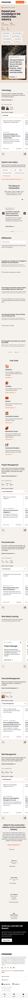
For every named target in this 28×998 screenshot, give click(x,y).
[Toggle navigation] (25, 2)
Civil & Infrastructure (7, 175)
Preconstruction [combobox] (6, 569)
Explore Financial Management (9, 688)
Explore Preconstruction (8, 553)
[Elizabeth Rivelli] (7, 772)
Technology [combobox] (5, 115)
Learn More (8, 377)
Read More (12, 77)
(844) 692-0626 (9, 970)
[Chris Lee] (3, 561)
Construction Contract (7, 172)
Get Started (8, 422)
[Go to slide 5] (19, 231)
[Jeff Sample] (11, 108)
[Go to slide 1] (6, 231)
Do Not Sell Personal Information (6, 988)
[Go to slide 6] (22, 231)
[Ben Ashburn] (11, 561)
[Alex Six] (7, 484)
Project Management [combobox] (7, 491)
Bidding (20, 170)
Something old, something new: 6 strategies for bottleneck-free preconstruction (14, 261)
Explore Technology (6, 100)
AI (11, 170)
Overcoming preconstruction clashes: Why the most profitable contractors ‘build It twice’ (14, 288)
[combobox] (14, 242)
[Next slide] (25, 213)
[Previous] (3, 154)
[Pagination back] (22, 352)
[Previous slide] (3, 213)
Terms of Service (9, 987)
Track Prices (8, 439)
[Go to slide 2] (9, 231)
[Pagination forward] (25, 352)
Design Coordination (7, 41)
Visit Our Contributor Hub (13, 844)
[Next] (24, 154)
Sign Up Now (6, 940)
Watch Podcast (9, 226)
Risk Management (6, 33)
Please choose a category (7, 112)
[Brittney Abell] (7, 696)
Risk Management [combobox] (6, 779)
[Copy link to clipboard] (20, 642)
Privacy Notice (4, 987)
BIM (15, 170)
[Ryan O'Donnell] (11, 696)
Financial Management (7, 38)
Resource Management (17, 33)
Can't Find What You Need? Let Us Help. (11, 179)
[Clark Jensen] (11, 772)
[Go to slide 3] (12, 231)
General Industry (18, 38)
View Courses (7, 660)
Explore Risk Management (8, 764)
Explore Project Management (9, 476)
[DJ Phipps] (3, 108)
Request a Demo (20, 2)
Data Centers (5, 170)
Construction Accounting (20, 172)
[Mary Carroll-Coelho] (7, 561)
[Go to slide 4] (15, 231)
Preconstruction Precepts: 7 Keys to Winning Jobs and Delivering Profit (13, 315)
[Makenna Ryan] (11, 484)
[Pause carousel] (22, 199)
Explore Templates (10, 392)
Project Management (16, 36)
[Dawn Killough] (3, 696)
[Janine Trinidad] (3, 484)
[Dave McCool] (7, 108)
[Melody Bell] (3, 772)
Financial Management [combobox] (8, 703)
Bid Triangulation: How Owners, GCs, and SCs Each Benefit (14, 341)
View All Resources (17, 41)
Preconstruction (6, 36)
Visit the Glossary (9, 407)
